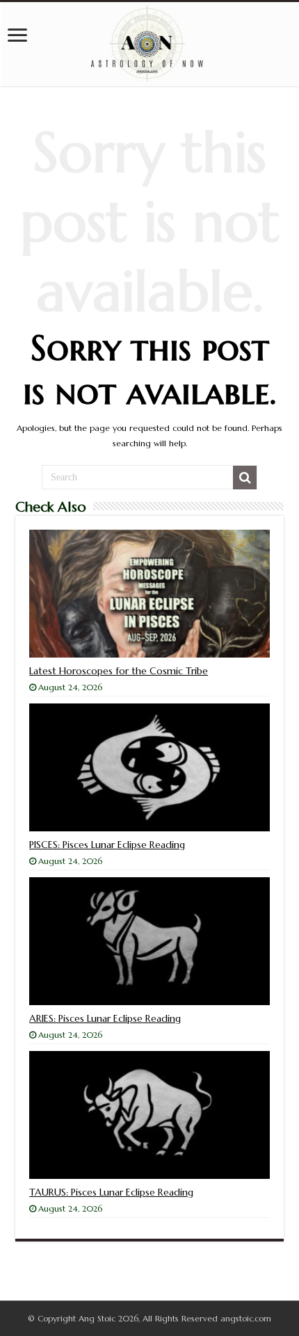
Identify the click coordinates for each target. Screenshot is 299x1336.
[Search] (245, 477)
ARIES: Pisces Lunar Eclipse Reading (105, 1018)
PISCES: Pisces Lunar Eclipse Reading (107, 844)
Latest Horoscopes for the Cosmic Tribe (118, 671)
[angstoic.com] (149, 44)
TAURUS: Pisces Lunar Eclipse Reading (111, 1192)
